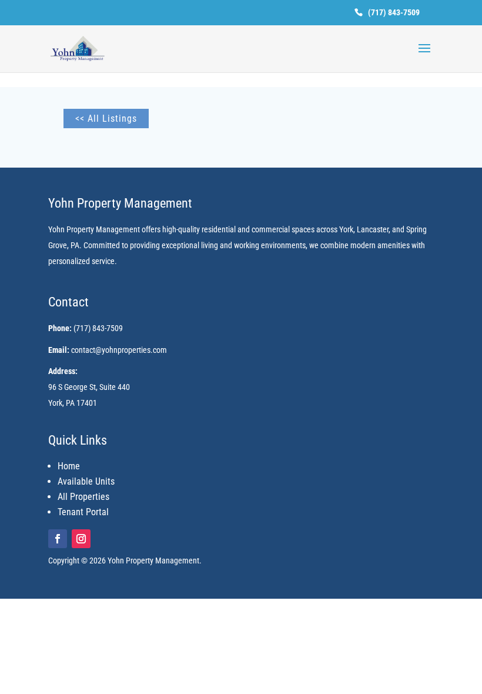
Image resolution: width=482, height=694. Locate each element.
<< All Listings (106, 118)
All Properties (83, 496)
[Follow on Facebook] (57, 538)
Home (69, 466)
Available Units (86, 481)
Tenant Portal (83, 512)
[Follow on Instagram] (81, 538)
